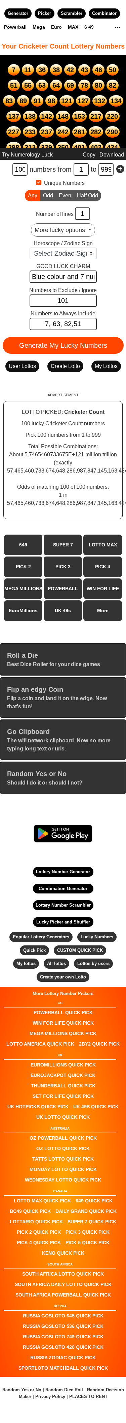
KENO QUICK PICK (63, 1253)
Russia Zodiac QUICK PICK (63, 1357)
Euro (56, 27)
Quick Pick (34, 950)
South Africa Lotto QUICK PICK (63, 1274)
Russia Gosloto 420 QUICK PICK (63, 1347)
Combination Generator (63, 888)
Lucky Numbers (97, 936)
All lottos (56, 963)
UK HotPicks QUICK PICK (38, 1106)
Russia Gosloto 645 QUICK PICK (63, 1315)
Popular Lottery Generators (41, 936)
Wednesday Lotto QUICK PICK (63, 1180)
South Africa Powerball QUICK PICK (63, 1295)
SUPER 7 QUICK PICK (92, 1221)
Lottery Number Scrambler (63, 905)
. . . (117, 26)
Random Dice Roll (64, 1389)
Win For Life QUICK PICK (63, 1023)
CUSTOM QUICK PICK (80, 950)
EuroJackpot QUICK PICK (63, 1075)
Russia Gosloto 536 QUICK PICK (63, 1326)
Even (65, 195)
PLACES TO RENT (88, 1396)
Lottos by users (93, 963)
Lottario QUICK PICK (36, 1221)
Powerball (15, 27)
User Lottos (22, 366)
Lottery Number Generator (63, 871)
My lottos (26, 963)
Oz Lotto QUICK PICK (63, 1148)
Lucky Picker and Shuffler (63, 921)
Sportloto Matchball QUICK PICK (63, 1368)
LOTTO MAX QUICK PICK (42, 1200)
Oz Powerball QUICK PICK (63, 1138)
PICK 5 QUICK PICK (88, 1242)
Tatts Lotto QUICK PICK (63, 1159)
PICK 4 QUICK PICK (39, 1242)
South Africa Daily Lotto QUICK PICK (63, 1284)
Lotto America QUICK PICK (40, 1044)
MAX (73, 27)
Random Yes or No (21, 1389)
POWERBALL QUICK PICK (63, 1012)
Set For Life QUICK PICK (63, 1096)
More (103, 610)
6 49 (89, 27)
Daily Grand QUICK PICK (86, 1211)
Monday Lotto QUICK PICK (63, 1169)
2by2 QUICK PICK (99, 1044)
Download (111, 155)
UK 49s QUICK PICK (96, 1106)
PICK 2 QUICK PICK (39, 1232)
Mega (39, 27)
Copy (89, 155)
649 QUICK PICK (94, 1200)
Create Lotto (65, 366)
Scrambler (71, 13)
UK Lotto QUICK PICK (63, 1117)
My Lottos (106, 366)
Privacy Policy (50, 1396)
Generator (18, 13)
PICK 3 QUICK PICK (88, 1232)
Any (32, 195)
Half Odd (87, 195)
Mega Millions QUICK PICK (63, 1033)
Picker (44, 13)
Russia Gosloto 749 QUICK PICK (63, 1336)
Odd (48, 195)
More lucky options (61, 230)
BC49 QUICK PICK (30, 1211)
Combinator (104, 13)
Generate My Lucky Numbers (63, 345)
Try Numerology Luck (27, 155)
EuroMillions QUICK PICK (63, 1065)
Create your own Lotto (63, 976)
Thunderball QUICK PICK (63, 1085)
